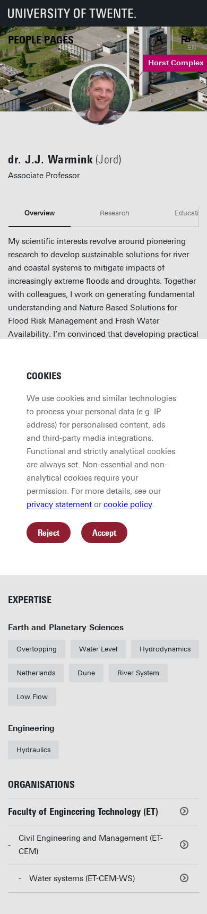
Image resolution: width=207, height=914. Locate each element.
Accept (104, 533)
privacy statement (59, 504)
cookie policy (128, 504)
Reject (48, 533)
